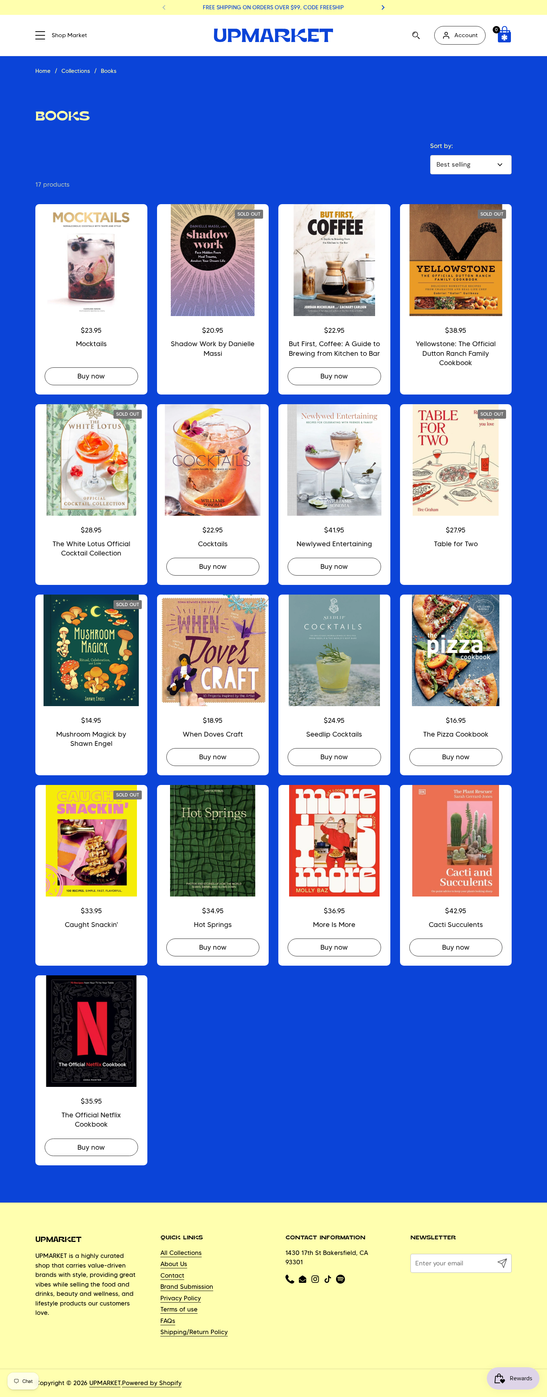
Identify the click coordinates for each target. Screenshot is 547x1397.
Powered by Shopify (152, 1383)
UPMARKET (105, 1383)
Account (466, 35)
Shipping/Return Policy (194, 1332)
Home (43, 71)
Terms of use (179, 1309)
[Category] (42, 34)
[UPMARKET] (273, 35)
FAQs (167, 1320)
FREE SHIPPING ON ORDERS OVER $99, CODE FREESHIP (273, 7)
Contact (172, 1275)
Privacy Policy (180, 1298)
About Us (173, 1264)
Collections (75, 71)
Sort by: (441, 145)
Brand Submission (186, 1286)
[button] (504, 35)
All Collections (181, 1252)
